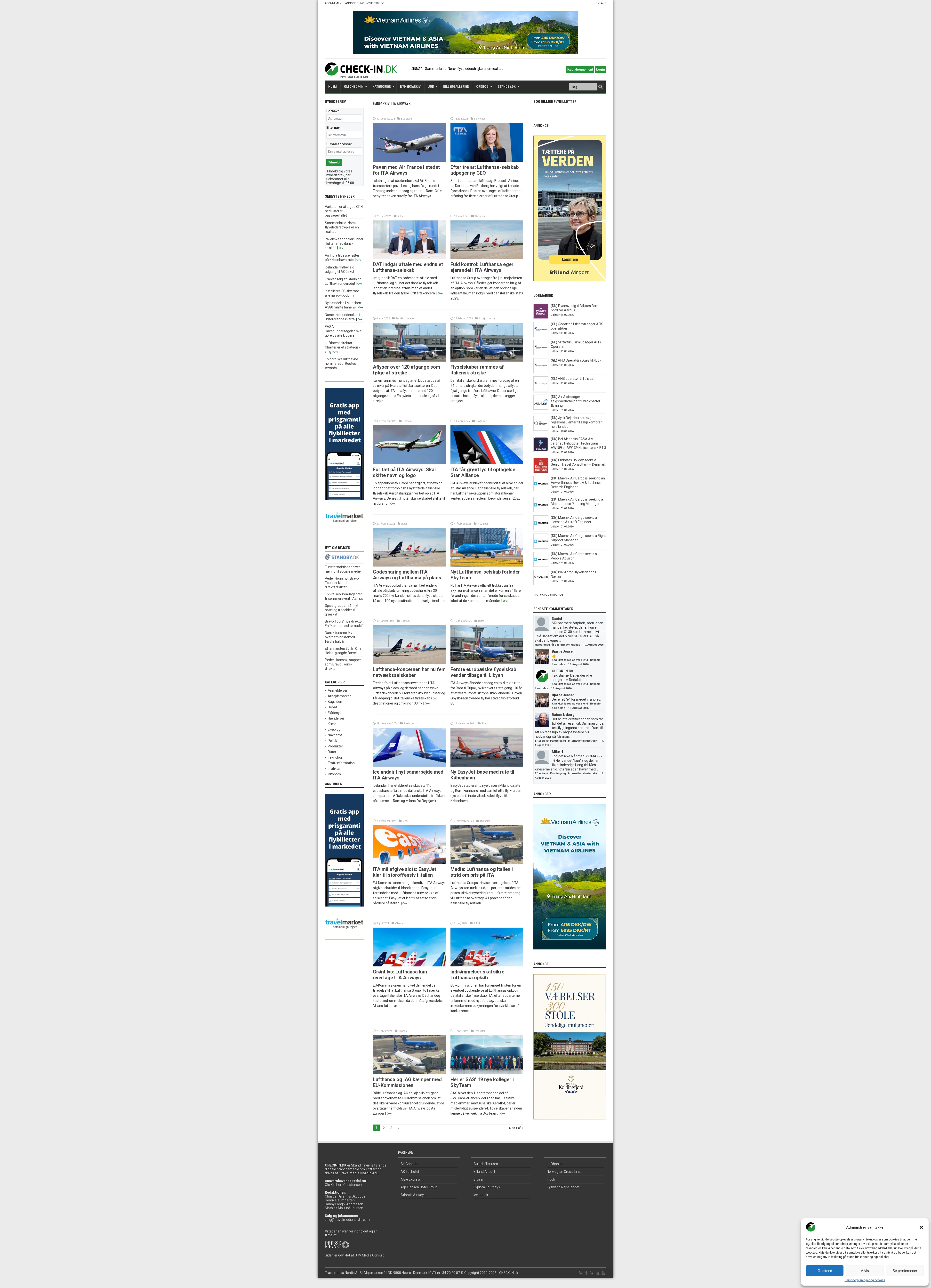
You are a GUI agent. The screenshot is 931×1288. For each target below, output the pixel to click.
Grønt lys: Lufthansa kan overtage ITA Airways (400, 974)
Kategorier (382, 87)
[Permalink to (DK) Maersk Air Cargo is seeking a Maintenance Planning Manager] (540, 511)
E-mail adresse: (339, 144)
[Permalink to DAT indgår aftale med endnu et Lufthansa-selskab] (409, 258)
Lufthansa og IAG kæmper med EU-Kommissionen (407, 1082)
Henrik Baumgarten (340, 1200)
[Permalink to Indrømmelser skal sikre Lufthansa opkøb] (486, 965)
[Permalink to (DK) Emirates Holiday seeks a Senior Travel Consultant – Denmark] (540, 472)
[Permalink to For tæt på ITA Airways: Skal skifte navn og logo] (409, 463)
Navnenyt (479, 118)
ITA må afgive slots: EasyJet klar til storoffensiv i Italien (404, 872)
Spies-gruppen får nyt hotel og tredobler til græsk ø (341, 610)
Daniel (557, 619)
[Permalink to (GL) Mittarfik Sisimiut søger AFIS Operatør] (540, 354)
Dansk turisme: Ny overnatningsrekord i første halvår (340, 637)
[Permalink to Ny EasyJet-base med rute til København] (486, 765)
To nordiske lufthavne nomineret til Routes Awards (341, 363)
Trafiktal (334, 768)
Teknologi (335, 757)
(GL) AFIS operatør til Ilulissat (572, 379)
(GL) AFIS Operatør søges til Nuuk (576, 360)
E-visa (478, 1179)
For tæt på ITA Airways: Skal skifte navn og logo (404, 472)
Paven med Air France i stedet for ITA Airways (406, 170)
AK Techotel (410, 1172)
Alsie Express (411, 1179)
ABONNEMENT (334, 3)
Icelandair (481, 1195)
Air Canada (409, 1164)
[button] (921, 1227)
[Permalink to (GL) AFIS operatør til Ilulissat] (540, 390)
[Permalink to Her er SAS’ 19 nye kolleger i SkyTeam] (486, 1073)
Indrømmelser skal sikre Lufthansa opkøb (477, 974)
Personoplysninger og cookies (865, 1280)
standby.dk (507, 87)
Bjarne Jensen (563, 651)
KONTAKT (600, 3)
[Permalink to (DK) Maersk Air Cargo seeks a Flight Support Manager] (540, 547)
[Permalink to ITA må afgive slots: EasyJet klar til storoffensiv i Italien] (409, 863)
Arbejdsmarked (487, 318)
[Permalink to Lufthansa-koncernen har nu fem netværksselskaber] (409, 663)
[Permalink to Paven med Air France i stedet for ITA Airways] (409, 160)
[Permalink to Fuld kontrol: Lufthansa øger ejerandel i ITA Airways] (486, 258)
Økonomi (480, 216)
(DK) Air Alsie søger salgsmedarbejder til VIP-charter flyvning (575, 401)
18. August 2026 (578, 664)
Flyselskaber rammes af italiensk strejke (477, 370)
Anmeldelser (337, 690)
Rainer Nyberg (563, 715)
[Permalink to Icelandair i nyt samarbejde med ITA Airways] (409, 765)
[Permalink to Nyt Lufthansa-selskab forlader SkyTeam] (486, 565)
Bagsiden (406, 118)
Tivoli (551, 1179)
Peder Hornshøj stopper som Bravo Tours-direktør (343, 664)
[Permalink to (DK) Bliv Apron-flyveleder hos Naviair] (540, 584)
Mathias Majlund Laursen (344, 1208)
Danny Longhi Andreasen (344, 1204)
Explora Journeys (487, 1187)
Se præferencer (904, 1271)
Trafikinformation (405, 318)
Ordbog (482, 87)
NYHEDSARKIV (410, 87)
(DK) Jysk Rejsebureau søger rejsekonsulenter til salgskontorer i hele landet (577, 422)
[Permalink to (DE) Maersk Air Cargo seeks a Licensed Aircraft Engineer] (540, 529)
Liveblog (334, 729)
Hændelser (336, 718)
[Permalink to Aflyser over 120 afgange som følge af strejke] (409, 360)
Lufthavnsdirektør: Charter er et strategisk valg (342, 347)
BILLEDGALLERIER (456, 87)
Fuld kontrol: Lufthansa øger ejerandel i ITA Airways (482, 267)
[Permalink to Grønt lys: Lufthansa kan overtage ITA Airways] (409, 965)
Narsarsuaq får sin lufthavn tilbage (557, 644)
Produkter (481, 421)
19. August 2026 (593, 644)
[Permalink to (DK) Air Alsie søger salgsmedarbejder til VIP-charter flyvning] (540, 408)
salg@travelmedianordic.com (347, 1220)
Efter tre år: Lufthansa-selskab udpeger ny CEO (484, 170)
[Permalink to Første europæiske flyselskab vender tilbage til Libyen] (486, 663)
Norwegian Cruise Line (564, 1172)
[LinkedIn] (597, 1273)
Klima (332, 724)
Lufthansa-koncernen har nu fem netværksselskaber (409, 672)
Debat (332, 707)
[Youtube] (603, 1273)
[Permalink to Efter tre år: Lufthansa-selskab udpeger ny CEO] (486, 160)
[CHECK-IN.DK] (361, 74)
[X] (592, 1273)
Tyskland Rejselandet (563, 1187)
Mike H (557, 752)
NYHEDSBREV (375, 3)
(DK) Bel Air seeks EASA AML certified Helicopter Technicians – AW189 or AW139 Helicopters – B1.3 (578, 443)
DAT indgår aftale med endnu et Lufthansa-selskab (408, 267)
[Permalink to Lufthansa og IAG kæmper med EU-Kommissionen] (409, 1073)
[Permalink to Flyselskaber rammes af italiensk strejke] (486, 360)
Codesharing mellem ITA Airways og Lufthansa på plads (407, 575)
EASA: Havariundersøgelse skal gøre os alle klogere (343, 331)
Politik (477, 923)
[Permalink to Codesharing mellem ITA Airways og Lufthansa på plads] (409, 565)
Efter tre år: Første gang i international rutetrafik (566, 740)
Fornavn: (333, 111)
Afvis (865, 1271)
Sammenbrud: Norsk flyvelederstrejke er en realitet (342, 227)
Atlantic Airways (413, 1195)
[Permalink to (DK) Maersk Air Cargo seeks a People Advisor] (540, 565)
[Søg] (600, 86)
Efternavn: (334, 128)
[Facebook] (586, 1273)
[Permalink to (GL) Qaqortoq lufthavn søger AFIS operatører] (540, 336)
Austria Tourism (486, 1164)
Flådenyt (334, 713)
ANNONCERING (354, 3)
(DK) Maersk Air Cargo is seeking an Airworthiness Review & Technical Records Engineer (578, 482)
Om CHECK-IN (353, 87)
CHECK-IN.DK (562, 671)
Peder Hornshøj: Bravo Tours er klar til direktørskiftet (342, 582)
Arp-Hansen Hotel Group (419, 1187)
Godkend (825, 1271)
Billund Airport (484, 1172)
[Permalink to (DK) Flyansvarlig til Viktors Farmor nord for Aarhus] (540, 317)
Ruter (400, 216)
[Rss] (580, 1273)
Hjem (332, 87)
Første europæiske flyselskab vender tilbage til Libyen (483, 672)
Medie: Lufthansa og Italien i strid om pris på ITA (481, 872)
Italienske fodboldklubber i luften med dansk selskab (465, 69)
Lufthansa (554, 1164)
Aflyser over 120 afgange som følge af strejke (406, 370)
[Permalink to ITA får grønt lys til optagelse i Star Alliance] (486, 463)
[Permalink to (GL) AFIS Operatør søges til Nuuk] (540, 372)
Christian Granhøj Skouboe (345, 1196)
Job (431, 87)
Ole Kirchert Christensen (343, 1185)
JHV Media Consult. (370, 1255)
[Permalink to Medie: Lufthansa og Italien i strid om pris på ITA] (486, 863)
